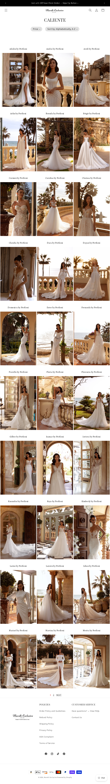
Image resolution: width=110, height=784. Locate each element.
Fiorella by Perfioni (18, 372)
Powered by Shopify (64, 777)
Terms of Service (47, 743)
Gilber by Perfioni (18, 436)
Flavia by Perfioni (55, 372)
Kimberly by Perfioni (92, 501)
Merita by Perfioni (92, 630)
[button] (6, 10)
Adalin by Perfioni (18, 49)
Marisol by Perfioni (18, 630)
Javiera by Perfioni (92, 436)
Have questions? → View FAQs (85, 711)
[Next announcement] (104, 3)
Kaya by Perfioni (55, 501)
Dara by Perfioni (55, 243)
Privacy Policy (45, 730)
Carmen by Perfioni (18, 178)
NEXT (59, 695)
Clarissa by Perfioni (91, 178)
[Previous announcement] (5, 3)
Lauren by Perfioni (55, 566)
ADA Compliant (46, 736)
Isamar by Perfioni (55, 436)
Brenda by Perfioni (55, 113)
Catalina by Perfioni (55, 178)
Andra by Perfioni (55, 49)
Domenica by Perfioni (18, 307)
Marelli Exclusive (50, 777)
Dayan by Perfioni (91, 243)
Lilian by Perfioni (91, 566)
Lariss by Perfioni (18, 566)
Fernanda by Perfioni (91, 307)
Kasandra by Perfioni (18, 501)
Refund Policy (45, 717)
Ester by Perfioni (55, 307)
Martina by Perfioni (55, 630)
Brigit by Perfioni (91, 113)
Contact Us (77, 717)
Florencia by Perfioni (91, 372)
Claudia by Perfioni (18, 243)
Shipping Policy (46, 723)
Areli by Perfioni (92, 49)
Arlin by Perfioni (18, 113)
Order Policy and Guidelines (52, 711)
